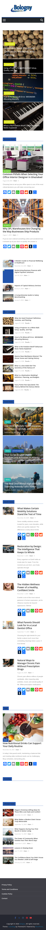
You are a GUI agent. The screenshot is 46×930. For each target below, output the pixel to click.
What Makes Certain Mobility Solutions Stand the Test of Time (29, 511)
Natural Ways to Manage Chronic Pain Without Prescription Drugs (28, 665)
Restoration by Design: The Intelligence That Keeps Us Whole (29, 549)
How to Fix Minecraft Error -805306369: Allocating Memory (19, 98)
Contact (4, 898)
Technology (9, 44)
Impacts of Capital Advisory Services (28, 286)
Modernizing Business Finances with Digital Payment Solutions (28, 271)
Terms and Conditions (10, 889)
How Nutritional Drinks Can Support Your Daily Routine (22, 745)
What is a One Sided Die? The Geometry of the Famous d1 (25, 367)
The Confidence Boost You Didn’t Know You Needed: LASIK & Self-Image (29, 858)
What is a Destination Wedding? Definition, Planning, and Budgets (27, 376)
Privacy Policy (7, 885)
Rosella (27, 323)
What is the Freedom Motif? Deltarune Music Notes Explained (22, 126)
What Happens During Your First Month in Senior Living (26, 830)
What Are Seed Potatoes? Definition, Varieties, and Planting (19, 51)
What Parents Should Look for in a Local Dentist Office (28, 625)
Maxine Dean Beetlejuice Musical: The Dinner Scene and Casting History (28, 357)
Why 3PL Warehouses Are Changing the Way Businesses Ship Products (22, 230)
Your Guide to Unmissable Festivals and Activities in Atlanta (21, 456)
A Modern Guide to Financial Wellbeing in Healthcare (29, 262)
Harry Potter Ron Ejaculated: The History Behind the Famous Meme (27, 386)
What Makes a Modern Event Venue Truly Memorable (28, 820)
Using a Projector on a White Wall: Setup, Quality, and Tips (20, 69)
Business (7, 171)
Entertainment (18, 451)
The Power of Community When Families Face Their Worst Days (26, 839)
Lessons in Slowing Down (24, 848)
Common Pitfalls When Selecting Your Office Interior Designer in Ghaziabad (23, 176)
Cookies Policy (7, 894)
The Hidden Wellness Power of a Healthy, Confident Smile (28, 587)
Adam (15, 181)
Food (5, 740)
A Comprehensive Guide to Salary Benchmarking (27, 296)
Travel (7, 422)
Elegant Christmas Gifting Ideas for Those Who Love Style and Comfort (27, 811)
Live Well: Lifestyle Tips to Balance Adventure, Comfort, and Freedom (22, 427)
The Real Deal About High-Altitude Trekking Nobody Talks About (22, 485)
